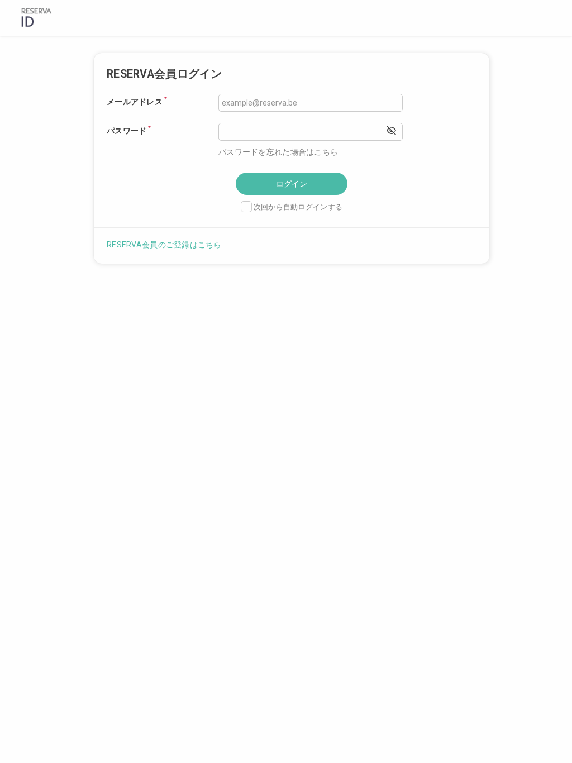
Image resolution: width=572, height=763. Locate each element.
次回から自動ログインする (298, 207)
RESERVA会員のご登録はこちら (164, 244)
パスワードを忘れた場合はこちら (278, 151)
